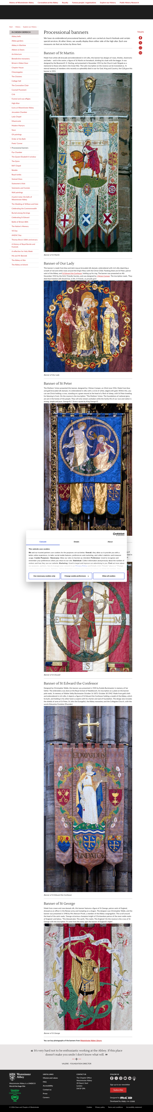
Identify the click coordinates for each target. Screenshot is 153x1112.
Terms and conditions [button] (115, 1107)
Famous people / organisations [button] (84, 2)
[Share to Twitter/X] (140, 42)
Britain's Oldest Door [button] (20, 63)
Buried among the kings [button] (21, 213)
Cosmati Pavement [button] (19, 90)
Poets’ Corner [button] (17, 143)
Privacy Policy (81, 566)
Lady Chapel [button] (16, 117)
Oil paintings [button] (17, 134)
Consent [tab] (43, 542)
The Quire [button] (15, 161)
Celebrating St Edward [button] (20, 217)
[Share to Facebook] (140, 37)
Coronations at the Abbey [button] (48, 2)
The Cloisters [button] (17, 76)
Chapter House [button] (18, 68)
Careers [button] (46, 1097)
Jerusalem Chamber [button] (19, 112)
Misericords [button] (16, 121)
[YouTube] (125, 1078)
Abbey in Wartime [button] (19, 45)
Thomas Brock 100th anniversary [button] (25, 240)
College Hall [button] (16, 81)
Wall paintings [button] (17, 192)
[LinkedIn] (129, 1078)
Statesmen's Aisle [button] (18, 183)
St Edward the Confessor (72, 273)
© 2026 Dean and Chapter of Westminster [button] (24, 1107)
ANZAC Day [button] (16, 235)
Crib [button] (13, 94)
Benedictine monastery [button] (21, 59)
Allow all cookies (108, 576)
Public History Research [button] (129, 2)
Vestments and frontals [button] (21, 188)
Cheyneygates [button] (17, 72)
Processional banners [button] (20, 148)
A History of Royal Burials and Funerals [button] (23, 245)
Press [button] (45, 1093)
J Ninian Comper (103, 276)
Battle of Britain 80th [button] (20, 222)
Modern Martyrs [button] (18, 126)
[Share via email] (140, 53)
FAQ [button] (44, 1082)
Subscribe (118, 1090)
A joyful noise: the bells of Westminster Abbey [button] (22, 198)
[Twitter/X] (116, 1078)
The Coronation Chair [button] (20, 85)
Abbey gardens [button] (17, 41)
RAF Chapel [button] (16, 166)
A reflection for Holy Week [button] (22, 251)
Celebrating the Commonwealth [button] (24, 208)
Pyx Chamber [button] (17, 152)
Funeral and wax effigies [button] (21, 99)
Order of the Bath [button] (19, 139)
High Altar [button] (16, 103)
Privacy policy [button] (100, 1107)
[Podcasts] (134, 1079)
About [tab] (110, 542)
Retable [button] (14, 170)
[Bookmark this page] (140, 47)
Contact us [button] (47, 1089)
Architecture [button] (17, 54)
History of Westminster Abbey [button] (21, 2)
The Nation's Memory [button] (20, 226)
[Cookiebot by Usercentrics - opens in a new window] (114, 534)
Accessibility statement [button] (134, 1107)
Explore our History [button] (108, 2)
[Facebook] (111, 1078)
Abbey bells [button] (16, 36)
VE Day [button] (14, 231)
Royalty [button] (65, 2)
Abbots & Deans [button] (18, 50)
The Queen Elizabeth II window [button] (24, 157)
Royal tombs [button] (16, 175)
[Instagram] (120, 1078)
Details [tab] (76, 542)
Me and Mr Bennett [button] (19, 256)
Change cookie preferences (75, 576)
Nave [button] (14, 130)
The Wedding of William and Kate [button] (25, 204)
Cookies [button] (89, 1107)
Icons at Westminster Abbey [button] (23, 108)
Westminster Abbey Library (91, 1041)
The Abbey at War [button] (19, 260)
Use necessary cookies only (44, 576)
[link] (126, 1098)
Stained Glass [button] (17, 179)
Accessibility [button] (48, 1086)
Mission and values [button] (50, 1078)
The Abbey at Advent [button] (20, 265)
